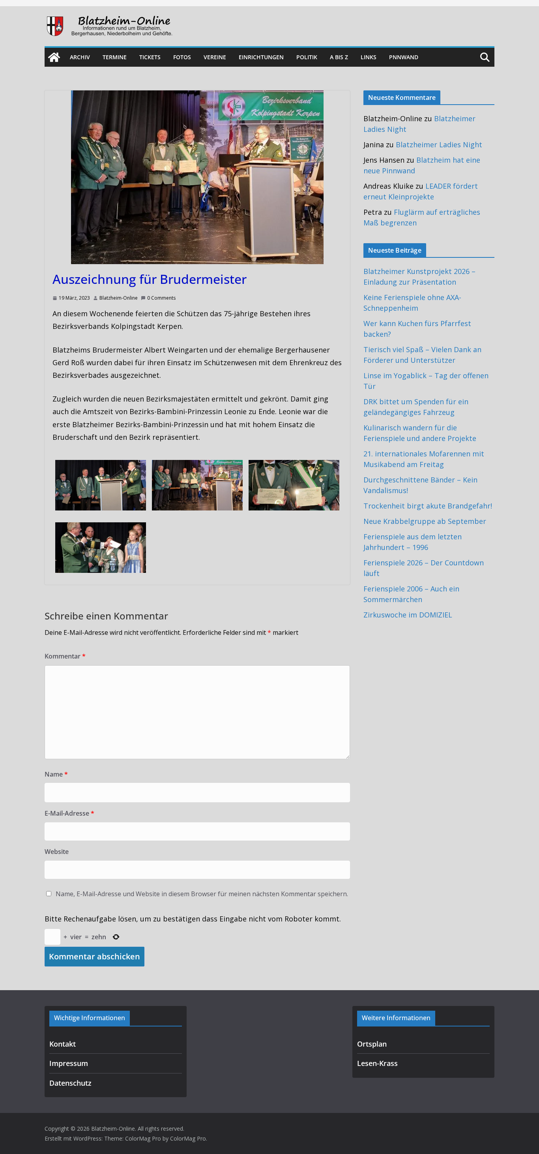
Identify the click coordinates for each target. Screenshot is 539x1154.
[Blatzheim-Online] (54, 57)
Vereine (215, 57)
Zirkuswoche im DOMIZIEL (407, 614)
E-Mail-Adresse (69, 813)
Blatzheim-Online (118, 298)
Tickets (150, 57)
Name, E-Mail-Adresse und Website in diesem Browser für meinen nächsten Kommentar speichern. (202, 893)
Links (368, 57)
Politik (306, 57)
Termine (115, 57)
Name (56, 774)
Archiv (80, 57)
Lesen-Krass (377, 1063)
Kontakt (62, 1044)
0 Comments (161, 298)
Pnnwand (403, 57)
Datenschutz (70, 1083)
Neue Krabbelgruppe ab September (424, 521)
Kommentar (65, 656)
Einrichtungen (261, 57)
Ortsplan (372, 1044)
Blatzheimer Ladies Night (439, 144)
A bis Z (339, 57)
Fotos (182, 57)
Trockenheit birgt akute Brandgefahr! (427, 505)
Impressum (68, 1063)
